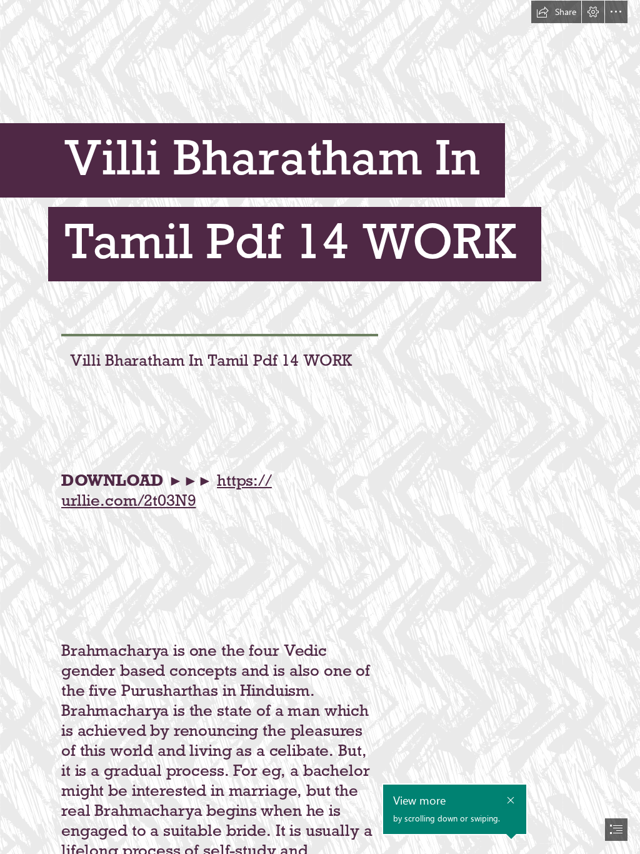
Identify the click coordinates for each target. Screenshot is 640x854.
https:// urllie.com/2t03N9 (166, 490)
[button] (556, 12)
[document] (320, 427)
